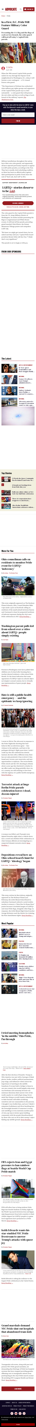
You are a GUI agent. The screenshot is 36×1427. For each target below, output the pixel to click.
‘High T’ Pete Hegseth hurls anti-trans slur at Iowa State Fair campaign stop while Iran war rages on (26, 981)
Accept (18, 1424)
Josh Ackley (5, 1043)
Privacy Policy (28, 1417)
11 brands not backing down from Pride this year (21, 486)
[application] (18, 416)
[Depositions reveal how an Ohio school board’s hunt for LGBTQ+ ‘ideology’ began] (18, 878)
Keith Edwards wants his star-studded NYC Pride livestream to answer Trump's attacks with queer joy (17, 1236)
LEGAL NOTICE (22, 1409)
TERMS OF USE (13, 1409)
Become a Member (18, 203)
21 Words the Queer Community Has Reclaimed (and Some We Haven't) (23, 480)
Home (3, 16)
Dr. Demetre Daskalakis (8, 705)
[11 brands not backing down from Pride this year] (6, 486)
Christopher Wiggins (7, 798)
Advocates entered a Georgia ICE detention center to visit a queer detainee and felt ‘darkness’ (26, 405)
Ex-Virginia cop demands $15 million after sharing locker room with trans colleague (26, 959)
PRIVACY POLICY (17, 1406)
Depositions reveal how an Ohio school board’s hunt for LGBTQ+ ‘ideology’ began (17, 858)
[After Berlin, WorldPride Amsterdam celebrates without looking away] (6, 506)
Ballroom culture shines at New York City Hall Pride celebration (23, 493)
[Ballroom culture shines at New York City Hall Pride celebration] (6, 493)
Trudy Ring (10, 67)
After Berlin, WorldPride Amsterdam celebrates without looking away (23, 507)
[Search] (21, 9)
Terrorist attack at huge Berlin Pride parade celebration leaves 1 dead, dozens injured (16, 789)
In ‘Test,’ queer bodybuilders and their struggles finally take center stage (26, 370)
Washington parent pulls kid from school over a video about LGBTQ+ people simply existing (17, 630)
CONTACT (8, 1402)
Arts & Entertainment (26, 365)
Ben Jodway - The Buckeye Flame (10, 573)
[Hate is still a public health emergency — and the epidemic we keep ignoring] (18, 718)
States (21, 952)
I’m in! (18, 121)
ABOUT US (14, 1402)
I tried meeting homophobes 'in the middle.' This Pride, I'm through (17, 1036)
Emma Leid (28, 1273)
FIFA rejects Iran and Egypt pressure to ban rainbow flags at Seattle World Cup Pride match (16, 1166)
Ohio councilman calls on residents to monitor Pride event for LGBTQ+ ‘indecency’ (16, 564)
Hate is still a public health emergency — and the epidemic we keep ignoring (16, 698)
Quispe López (6, 1336)
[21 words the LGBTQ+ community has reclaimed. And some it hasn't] (6, 479)
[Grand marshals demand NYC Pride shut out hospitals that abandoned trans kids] (18, 1349)
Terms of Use (4, 1419)
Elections (22, 964)
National (21, 376)
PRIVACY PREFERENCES (28, 1406)
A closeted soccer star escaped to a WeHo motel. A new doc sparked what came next (26, 992)
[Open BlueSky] (15, 1413)
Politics (21, 941)
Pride (8, 16)
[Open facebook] (11, 1413)
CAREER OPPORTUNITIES (24, 1402)
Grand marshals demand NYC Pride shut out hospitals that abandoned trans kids (17, 1329)
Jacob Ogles (5, 639)
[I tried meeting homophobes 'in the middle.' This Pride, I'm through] (18, 1056)
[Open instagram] (24, 1413)
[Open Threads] (20, 1413)
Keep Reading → (25, 617)
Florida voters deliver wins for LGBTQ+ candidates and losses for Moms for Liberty (26, 969)
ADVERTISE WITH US (7, 1406)
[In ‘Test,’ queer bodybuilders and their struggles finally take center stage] (9, 368)
